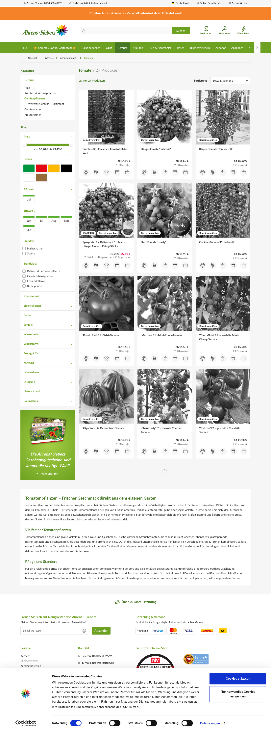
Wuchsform (31, 344)
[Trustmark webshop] (196, 660)
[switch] (114, 723)
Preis (27, 136)
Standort (29, 241)
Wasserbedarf (32, 334)
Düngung (29, 382)
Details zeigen (210, 723)
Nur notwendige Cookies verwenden (238, 694)
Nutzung (29, 363)
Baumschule (31, 401)
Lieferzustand (32, 391)
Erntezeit (29, 210)
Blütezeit (29, 189)
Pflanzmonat (31, 296)
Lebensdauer (31, 372)
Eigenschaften (32, 305)
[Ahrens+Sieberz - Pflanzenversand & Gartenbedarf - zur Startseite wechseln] (45, 31)
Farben (28, 159)
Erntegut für (31, 353)
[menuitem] (45, 3)
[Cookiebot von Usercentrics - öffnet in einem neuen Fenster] (25, 723)
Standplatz (30, 263)
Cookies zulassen (238, 678)
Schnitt (28, 325)
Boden (28, 315)
